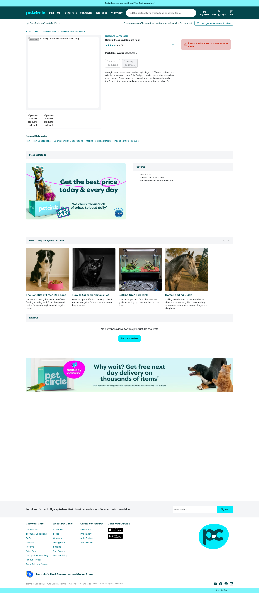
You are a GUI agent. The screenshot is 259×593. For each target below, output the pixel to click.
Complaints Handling (37, 555)
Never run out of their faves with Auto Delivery (129, 3)
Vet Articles (86, 542)
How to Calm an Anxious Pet (90, 295)
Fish (36, 31)
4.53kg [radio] (113, 63)
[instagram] (226, 584)
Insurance (85, 529)
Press (56, 533)
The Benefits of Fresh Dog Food (46, 295)
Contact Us (32, 529)
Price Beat (31, 551)
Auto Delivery (87, 538)
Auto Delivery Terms (36, 564)
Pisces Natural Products (116, 36)
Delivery (30, 542)
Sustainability (60, 555)
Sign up (225, 509)
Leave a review (129, 338)
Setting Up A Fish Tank (133, 295)
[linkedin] (231, 584)
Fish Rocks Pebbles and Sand (73, 31)
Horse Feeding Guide (178, 295)
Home (28, 31)
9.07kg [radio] (130, 63)
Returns (30, 546)
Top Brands (59, 551)
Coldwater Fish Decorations (68, 140)
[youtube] (215, 584)
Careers (57, 538)
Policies (57, 546)
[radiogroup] (139, 63)
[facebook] (220, 584)
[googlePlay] (115, 537)
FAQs (28, 538)
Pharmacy (85, 533)
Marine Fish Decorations (98, 140)
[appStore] (115, 531)
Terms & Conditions (36, 533)
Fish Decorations (49, 31)
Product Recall (33, 559)
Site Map (87, 583)
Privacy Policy (74, 583)
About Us (58, 529)
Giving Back (59, 542)
